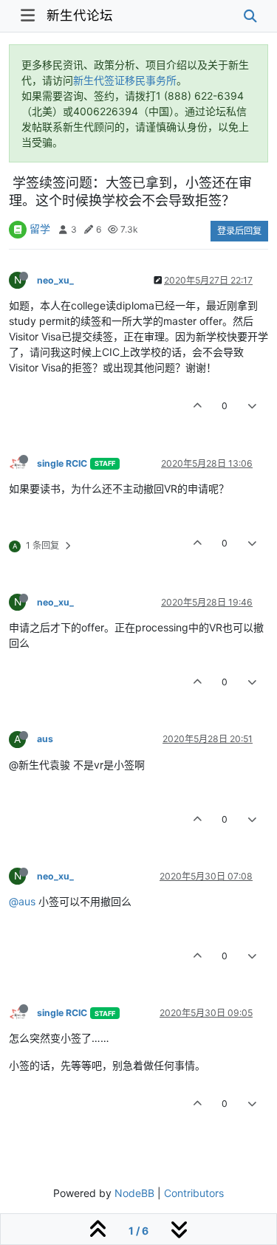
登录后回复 (239, 230)
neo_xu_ (55, 280)
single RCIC (62, 463)
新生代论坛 (80, 15)
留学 (40, 228)
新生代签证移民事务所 (125, 80)
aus (45, 738)
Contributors (194, 1193)
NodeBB (134, 1193)
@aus (22, 901)
